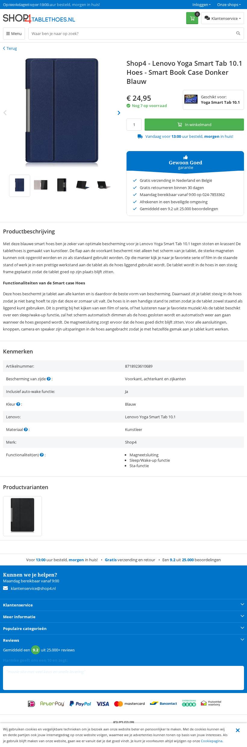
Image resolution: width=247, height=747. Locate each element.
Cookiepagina (211, 741)
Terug (12, 48)
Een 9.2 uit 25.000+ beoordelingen (33, 4)
